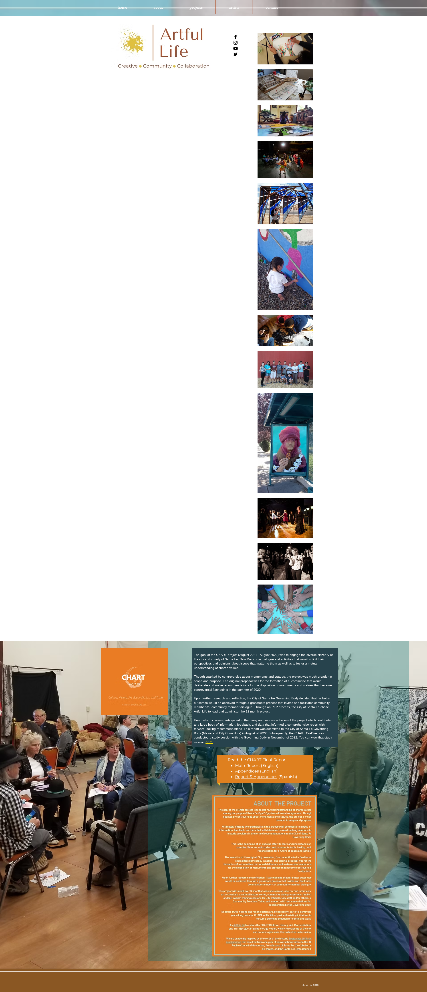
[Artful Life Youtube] (235, 48)
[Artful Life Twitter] (235, 54)
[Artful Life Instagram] (235, 42)
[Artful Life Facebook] (235, 37)
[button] (158, 7)
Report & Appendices (256, 776)
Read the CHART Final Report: (258, 759)
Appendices (247, 771)
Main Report (248, 765)
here (209, 742)
